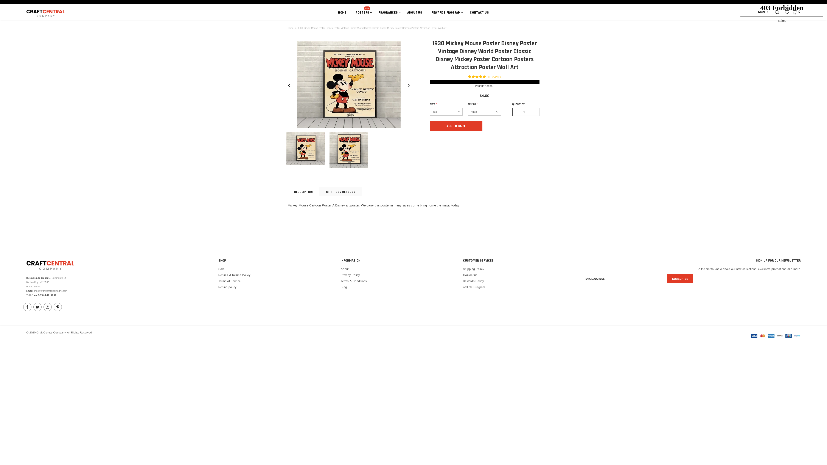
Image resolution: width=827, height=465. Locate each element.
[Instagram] (48, 307)
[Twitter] (37, 307)
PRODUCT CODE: (484, 86)
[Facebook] (27, 307)
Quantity (518, 104)
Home (291, 28)
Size (433, 104)
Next (408, 85)
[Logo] (51, 13)
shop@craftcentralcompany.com (50, 291)
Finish (473, 104)
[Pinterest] (58, 307)
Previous (289, 85)
